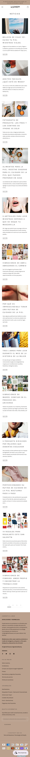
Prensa (4, 671)
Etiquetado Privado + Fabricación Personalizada (14, 692)
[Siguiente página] (21, 605)
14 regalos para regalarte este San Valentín (14, 534)
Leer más (5, 54)
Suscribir (7, 724)
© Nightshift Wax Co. (15, 732)
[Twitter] (6, 654)
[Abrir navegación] (2, 7)
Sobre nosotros (6, 663)
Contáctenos (5, 666)
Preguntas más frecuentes (9, 703)
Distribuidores (5, 689)
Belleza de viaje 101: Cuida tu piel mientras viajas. (14, 40)
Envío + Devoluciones (7, 700)
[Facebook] (2, 654)
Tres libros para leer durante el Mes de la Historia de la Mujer (15, 353)
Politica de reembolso (7, 680)
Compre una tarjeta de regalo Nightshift (12, 668)
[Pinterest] (13, 654)
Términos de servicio (7, 677)
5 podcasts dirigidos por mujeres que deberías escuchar (15, 444)
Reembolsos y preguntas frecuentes (11, 674)
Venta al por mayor (7, 695)
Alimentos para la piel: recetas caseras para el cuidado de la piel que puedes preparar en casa (15, 172)
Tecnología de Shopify (20, 735)
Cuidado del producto (7, 697)
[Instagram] (10, 654)
